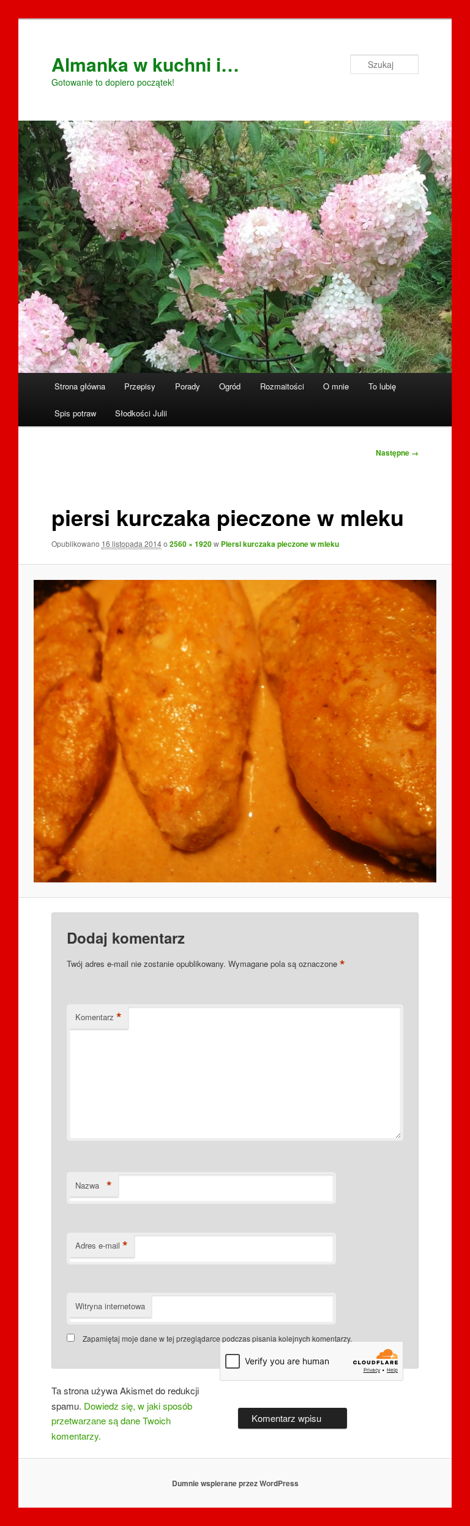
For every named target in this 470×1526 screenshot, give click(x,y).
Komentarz (98, 1017)
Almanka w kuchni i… (145, 64)
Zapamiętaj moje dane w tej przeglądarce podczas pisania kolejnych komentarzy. (217, 1338)
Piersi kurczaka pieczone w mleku (280, 543)
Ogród (230, 386)
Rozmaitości (282, 386)
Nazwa (93, 1185)
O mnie (336, 386)
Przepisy (139, 386)
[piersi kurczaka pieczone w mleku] (235, 731)
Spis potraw (75, 413)
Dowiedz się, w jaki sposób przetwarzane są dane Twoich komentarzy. (121, 1420)
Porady (187, 386)
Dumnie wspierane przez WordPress (235, 1483)
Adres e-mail (101, 1245)
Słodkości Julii (141, 413)
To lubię (382, 386)
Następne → (397, 452)
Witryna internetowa (110, 1306)
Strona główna (79, 386)
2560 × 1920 (191, 543)
